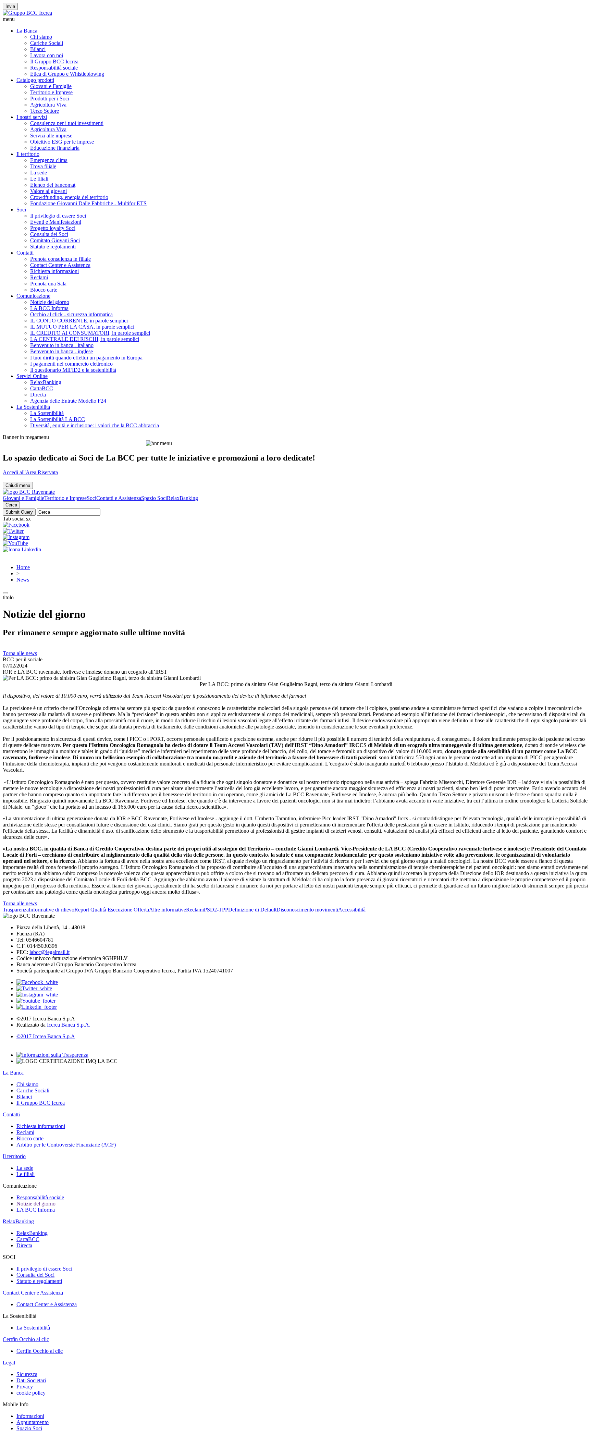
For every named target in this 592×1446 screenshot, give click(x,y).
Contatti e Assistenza (118, 498)
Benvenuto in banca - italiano (62, 345)
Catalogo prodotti (35, 80)
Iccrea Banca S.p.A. (68, 1025)
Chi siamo (41, 37)
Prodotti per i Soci (49, 98)
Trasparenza (16, 909)
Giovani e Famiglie (51, 86)
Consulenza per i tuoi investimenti (66, 123)
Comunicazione (33, 296)
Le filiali (39, 179)
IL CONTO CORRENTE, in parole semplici (79, 320)
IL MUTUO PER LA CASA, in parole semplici (82, 327)
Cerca (11, 504)
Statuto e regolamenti (53, 246)
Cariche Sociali (46, 43)
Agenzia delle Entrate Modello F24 (68, 401)
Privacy (24, 1386)
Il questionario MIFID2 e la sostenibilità (73, 370)
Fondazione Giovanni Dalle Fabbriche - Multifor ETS (88, 203)
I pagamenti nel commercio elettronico (71, 364)
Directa (38, 394)
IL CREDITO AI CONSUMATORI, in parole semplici (90, 333)
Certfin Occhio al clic (26, 1339)
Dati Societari (31, 1380)
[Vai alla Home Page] (29, 492)
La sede (38, 172)
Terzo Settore (44, 111)
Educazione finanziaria (54, 148)
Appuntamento (32, 1422)
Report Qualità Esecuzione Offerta (111, 909)
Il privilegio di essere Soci (58, 216)
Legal (9, 1362)
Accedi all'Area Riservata (30, 472)
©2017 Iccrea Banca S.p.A (45, 1036)
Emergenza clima (48, 160)
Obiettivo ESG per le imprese (62, 142)
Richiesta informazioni (54, 271)
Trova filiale (43, 166)
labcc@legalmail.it (49, 952)
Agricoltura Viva (48, 105)
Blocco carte (43, 290)
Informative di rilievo (51, 909)
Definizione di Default (252, 909)
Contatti (25, 253)
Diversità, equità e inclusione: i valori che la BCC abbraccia (94, 425)
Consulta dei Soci (49, 234)
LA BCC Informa (49, 308)
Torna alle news (20, 653)
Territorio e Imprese (51, 92)
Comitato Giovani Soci (55, 240)
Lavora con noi (46, 55)
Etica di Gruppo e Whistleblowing (67, 74)
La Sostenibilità (33, 407)
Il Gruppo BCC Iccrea (54, 61)
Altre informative (167, 909)
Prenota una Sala (48, 283)
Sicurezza (26, 1374)
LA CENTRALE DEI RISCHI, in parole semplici (84, 339)
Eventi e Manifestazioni (55, 222)
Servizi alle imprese (51, 135)
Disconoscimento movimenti (307, 909)
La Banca (26, 31)
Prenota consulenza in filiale (60, 259)
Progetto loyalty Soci (52, 228)
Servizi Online (32, 376)
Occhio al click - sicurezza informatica (71, 314)
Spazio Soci (154, 498)
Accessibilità (352, 909)
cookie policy (31, 1393)
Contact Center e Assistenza (60, 265)
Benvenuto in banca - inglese (61, 351)
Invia (10, 6)
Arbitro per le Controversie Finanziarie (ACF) (66, 1145)
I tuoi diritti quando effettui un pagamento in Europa (86, 357)
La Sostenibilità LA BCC (57, 419)
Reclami (39, 277)
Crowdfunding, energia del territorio (69, 197)
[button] (296, 19)
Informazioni (30, 1416)
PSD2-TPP (216, 909)
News (22, 580)
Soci (21, 209)
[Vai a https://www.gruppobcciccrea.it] (27, 13)
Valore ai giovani (48, 191)
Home (23, 567)
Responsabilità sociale (54, 68)
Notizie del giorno (49, 302)
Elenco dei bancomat (52, 185)
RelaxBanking (45, 382)
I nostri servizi (31, 117)
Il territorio (27, 154)
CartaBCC (41, 388)
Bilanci (38, 49)
